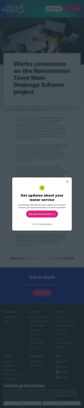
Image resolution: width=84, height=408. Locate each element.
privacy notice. (45, 224)
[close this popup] (67, 181)
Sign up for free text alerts (40, 214)
